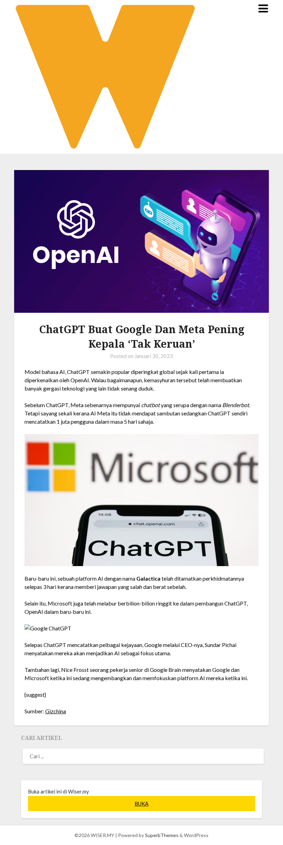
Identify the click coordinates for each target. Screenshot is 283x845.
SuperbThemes (161, 835)
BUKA (141, 803)
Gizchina (55, 711)
